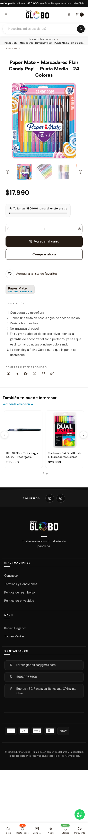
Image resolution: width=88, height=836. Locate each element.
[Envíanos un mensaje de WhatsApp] (79, 814)
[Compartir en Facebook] (9, 374)
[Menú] (5, 14)
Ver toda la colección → (17, 404)
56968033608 (26, 677)
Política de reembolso (19, 592)
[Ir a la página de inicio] (37, 14)
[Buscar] (81, 29)
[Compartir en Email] (35, 374)
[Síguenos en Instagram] (49, 498)
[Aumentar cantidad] (79, 229)
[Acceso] (69, 14)
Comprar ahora (44, 254)
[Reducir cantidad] (9, 229)
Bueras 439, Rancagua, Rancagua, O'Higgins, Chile (46, 691)
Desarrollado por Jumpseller (62, 755)
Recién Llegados (15, 628)
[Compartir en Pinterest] (43, 374)
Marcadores (47, 39)
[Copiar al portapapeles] (52, 374)
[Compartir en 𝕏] (17, 374)
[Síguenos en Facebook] (60, 498)
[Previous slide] (9, 172)
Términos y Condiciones (20, 584)
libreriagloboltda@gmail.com (36, 665)
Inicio (32, 39)
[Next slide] (80, 172)
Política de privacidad (19, 601)
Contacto (11, 576)
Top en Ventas (14, 636)
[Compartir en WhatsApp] (26, 374)
